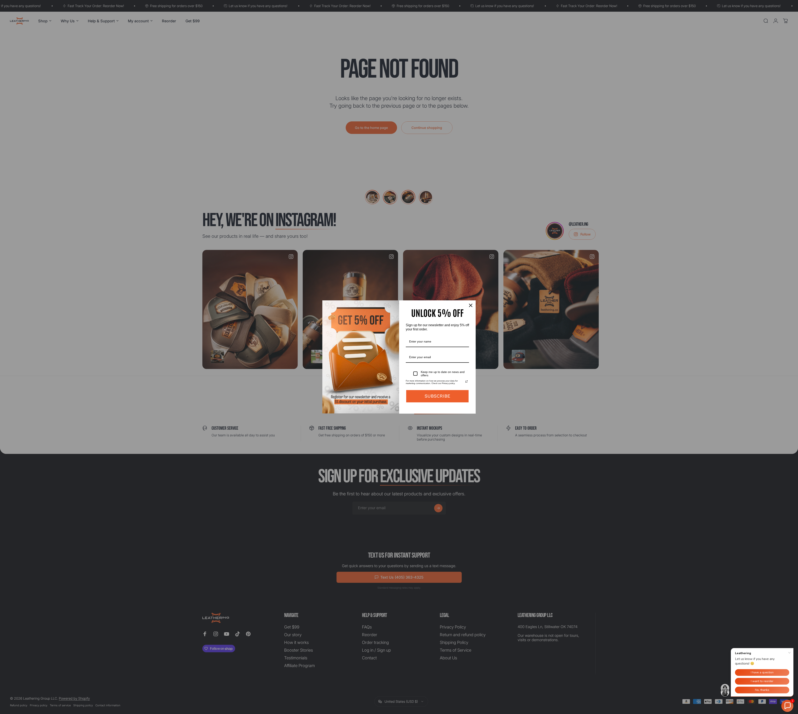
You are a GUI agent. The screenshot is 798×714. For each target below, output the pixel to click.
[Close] (471, 305)
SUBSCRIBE (437, 396)
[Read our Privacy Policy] (466, 381)
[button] (787, 706)
